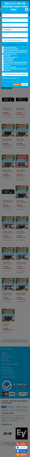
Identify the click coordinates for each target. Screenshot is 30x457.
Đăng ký (16, 84)
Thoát (25, 84)
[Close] (26, 9)
